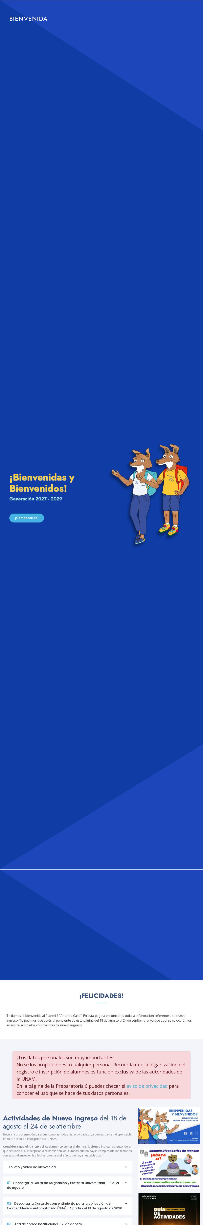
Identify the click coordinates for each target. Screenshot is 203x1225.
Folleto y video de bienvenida (32, 1167)
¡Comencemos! (26, 518)
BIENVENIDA (28, 18)
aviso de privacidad (147, 1086)
